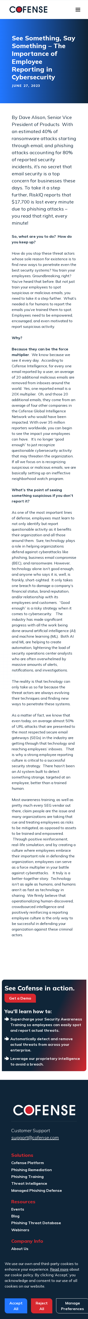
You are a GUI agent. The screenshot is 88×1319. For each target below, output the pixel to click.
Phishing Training (27, 1176)
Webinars (20, 1229)
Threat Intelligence (29, 1183)
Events (17, 1209)
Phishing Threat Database (36, 1222)
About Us (19, 1248)
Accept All (16, 1306)
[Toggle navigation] (77, 9)
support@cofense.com (35, 1137)
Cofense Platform (27, 1162)
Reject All (42, 1306)
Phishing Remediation (31, 1169)
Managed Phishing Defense (36, 1190)
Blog (15, 1216)
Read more (59, 1269)
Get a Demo (20, 998)
